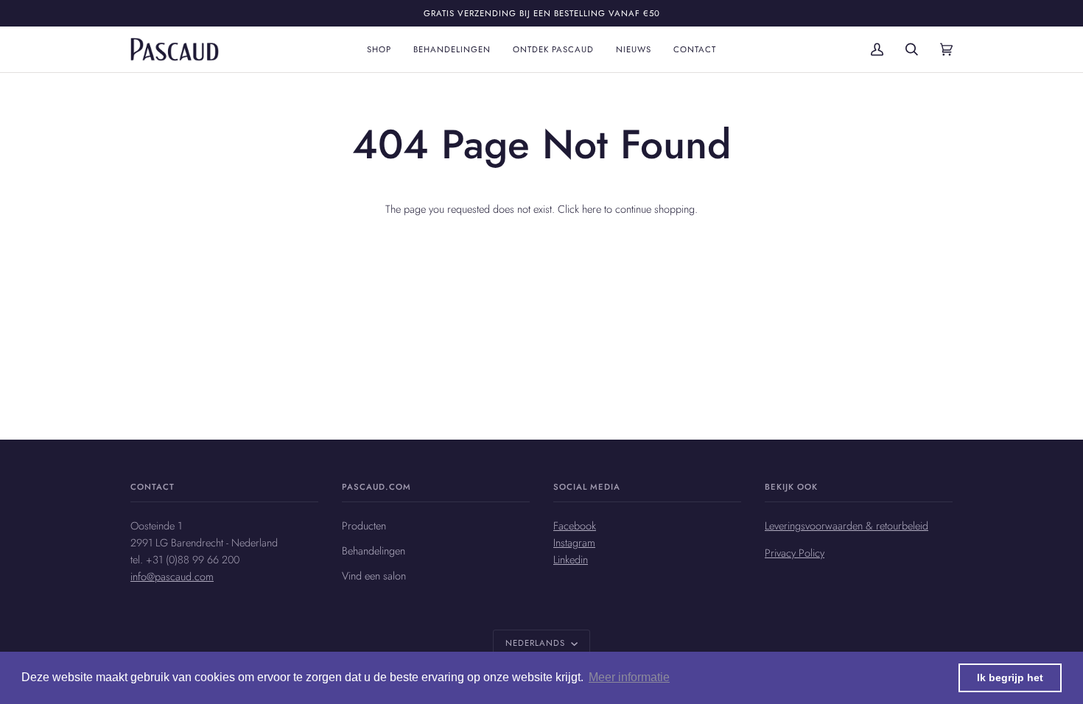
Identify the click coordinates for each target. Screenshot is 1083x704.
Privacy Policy (794, 552)
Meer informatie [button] (629, 677)
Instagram (574, 542)
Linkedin (570, 559)
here (591, 209)
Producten (364, 525)
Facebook (574, 525)
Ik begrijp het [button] (1010, 677)
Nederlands (536, 643)
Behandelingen (373, 550)
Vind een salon (374, 575)
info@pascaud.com (172, 576)
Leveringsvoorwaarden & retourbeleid (846, 525)
